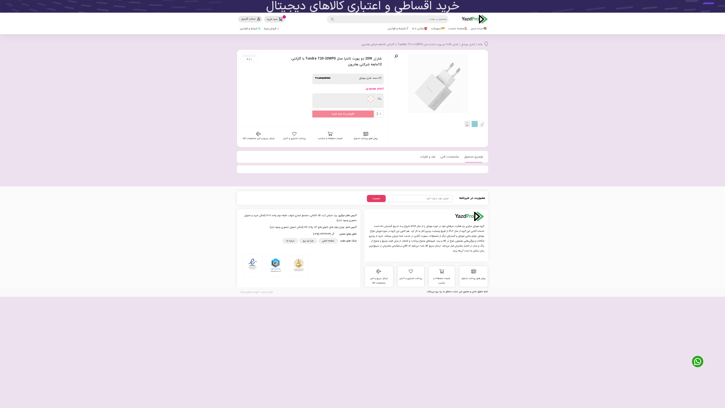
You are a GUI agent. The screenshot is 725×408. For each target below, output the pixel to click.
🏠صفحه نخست (457, 28)
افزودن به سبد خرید (343, 114)
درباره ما (290, 241)
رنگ (379, 98)
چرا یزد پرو (308, 241)
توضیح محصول (473, 157)
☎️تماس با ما (419, 28)
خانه (480, 44)
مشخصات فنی (449, 157)
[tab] (473, 157)
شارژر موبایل (468, 44)
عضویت (376, 198)
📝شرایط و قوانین (398, 28)
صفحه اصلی (328, 241)
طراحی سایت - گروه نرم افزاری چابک (256, 292)
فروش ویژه (270, 28)
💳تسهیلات (438, 28)
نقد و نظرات (427, 157)
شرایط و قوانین (248, 28)
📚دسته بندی (479, 28)
